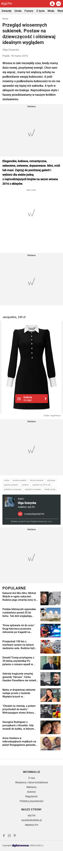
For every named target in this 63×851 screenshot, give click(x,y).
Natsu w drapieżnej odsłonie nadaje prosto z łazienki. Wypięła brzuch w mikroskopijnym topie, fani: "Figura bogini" (18, 693)
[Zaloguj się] (52, 3)
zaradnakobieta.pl (31, 820)
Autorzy (31, 791)
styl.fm (32, 815)
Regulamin (31, 796)
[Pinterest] (15, 836)
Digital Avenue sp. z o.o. (41, 521)
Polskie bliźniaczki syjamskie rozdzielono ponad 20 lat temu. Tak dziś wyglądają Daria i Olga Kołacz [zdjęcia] (19, 613)
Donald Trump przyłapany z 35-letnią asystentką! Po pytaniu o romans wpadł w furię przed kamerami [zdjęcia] (18, 661)
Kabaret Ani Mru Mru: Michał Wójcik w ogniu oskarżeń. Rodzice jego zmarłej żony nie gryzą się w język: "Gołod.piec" (19, 597)
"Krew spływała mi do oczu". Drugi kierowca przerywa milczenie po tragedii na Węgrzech (18, 629)
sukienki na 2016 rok (41, 485)
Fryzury (29, 10)
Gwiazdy (6, 10)
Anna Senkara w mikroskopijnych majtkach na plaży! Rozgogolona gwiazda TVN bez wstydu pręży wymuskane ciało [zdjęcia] (19, 742)
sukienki (25, 485)
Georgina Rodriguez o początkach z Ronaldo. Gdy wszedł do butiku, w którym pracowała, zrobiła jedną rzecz (18, 725)
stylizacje (51, 480)
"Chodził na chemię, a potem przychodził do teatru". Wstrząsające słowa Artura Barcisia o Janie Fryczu (19, 709)
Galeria (27, 398)
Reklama (31, 787)
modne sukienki (19, 480)
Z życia (40, 10)
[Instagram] (9, 836)
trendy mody (49, 489)
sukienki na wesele (33, 489)
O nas (31, 777)
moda (6, 480)
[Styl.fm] (8, 3)
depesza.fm (31, 824)
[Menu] (58, 3)
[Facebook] (3, 836)
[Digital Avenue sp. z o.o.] (20, 845)
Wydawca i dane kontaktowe (31, 782)
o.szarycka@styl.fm (34, 514)
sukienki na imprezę (12, 489)
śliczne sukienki (36, 480)
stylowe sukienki (11, 485)
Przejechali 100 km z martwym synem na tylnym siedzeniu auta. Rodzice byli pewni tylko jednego (18, 645)
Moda (51, 10)
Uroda (18, 10)
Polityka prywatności (31, 801)
